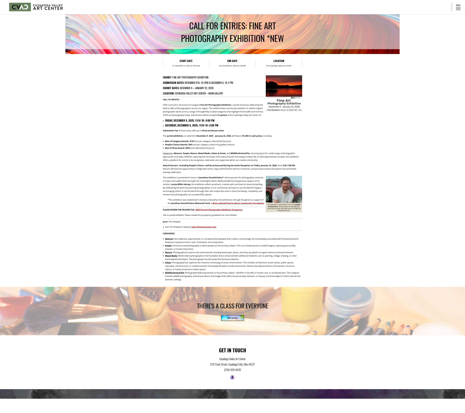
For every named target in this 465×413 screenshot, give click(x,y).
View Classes (232, 318)
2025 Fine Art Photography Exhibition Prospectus (219, 209)
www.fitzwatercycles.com (203, 227)
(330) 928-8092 (232, 370)
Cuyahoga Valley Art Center (36, 7)
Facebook (232, 377)
